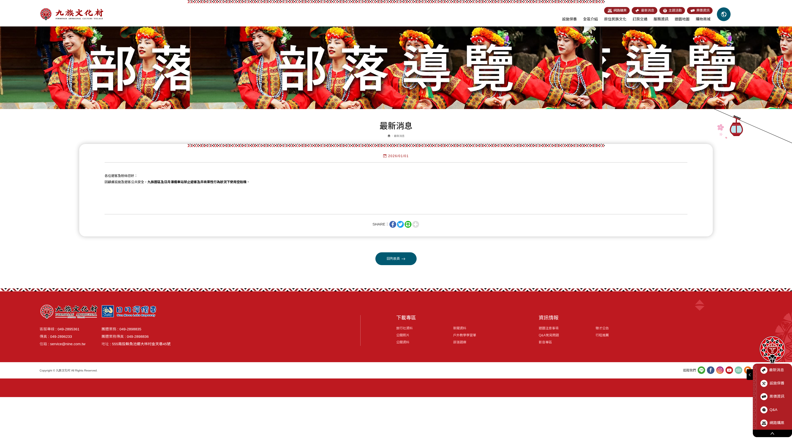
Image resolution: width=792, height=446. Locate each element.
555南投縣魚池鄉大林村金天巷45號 (141, 344)
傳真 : (44, 336)
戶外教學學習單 (464, 335)
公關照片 (402, 335)
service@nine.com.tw (67, 344)
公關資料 (402, 342)
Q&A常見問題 (549, 335)
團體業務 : (109, 329)
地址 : (106, 344)
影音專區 (545, 342)
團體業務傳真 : (113, 336)
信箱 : (44, 344)
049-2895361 (68, 329)
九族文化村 (72, 14)
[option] (396, 67)
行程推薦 (602, 335)
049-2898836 (138, 336)
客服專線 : (48, 329)
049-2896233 (61, 336)
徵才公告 (602, 328)
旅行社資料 (404, 328)
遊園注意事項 (549, 328)
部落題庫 (459, 342)
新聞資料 (459, 328)
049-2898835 (130, 329)
